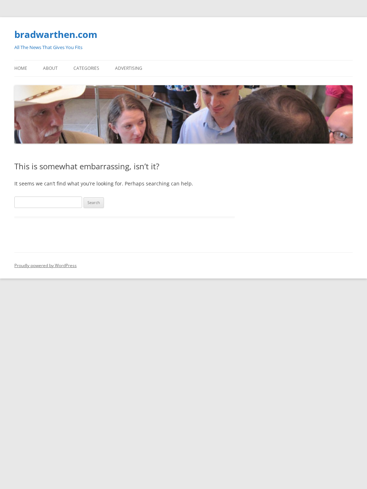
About (50, 68)
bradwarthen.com (55, 34)
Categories (86, 68)
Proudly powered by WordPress (45, 265)
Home (20, 68)
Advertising (128, 68)
